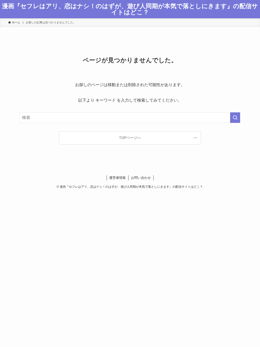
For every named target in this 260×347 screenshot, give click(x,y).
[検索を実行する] (235, 117)
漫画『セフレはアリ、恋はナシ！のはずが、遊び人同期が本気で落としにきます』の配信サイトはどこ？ (130, 9)
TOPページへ (130, 138)
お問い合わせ (141, 178)
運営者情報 (117, 178)
